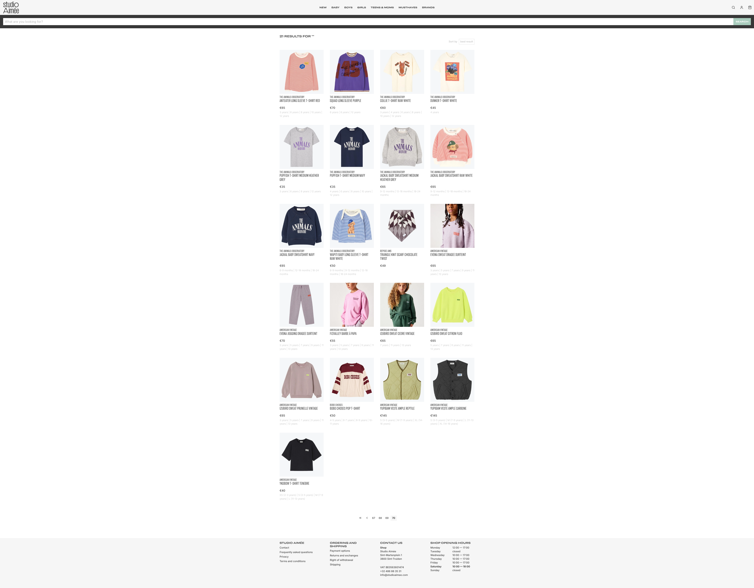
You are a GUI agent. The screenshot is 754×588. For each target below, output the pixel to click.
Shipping (335, 564)
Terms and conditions (293, 561)
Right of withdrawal (341, 560)
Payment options (340, 551)
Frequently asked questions (296, 552)
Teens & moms (382, 7)
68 (380, 518)
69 (387, 518)
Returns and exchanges (344, 555)
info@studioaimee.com (394, 575)
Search (742, 21)
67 (373, 518)
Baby (335, 7)
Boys (348, 7)
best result (466, 41)
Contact (284, 547)
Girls (361, 7)
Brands (428, 7)
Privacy (284, 556)
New (323, 7)
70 (393, 518)
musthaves (408, 7)
